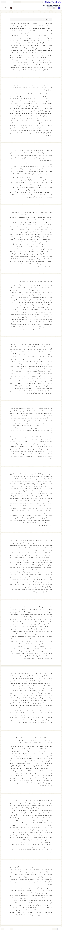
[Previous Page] (11, 929)
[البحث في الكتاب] (55, 7)
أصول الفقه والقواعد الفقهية (54, 5)
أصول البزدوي (45, 5)
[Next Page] (2, 929)
